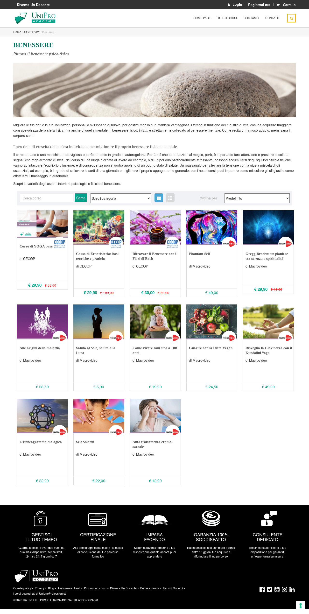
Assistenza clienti (69, 588)
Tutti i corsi (227, 18)
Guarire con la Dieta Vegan (210, 348)
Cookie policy (22, 588)
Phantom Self (199, 254)
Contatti (272, 18)
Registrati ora (259, 4)
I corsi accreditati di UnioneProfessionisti (39, 593)
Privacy (39, 588)
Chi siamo (251, 18)
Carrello (289, 4)
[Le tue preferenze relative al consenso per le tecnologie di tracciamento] (300, 605)
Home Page (202, 18)
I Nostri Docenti (173, 588)
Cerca (80, 197)
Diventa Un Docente (33, 4)
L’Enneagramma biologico (41, 442)
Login (237, 4)
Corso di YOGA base (36, 246)
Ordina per (208, 198)
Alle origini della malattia (40, 348)
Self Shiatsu (85, 442)
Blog (51, 588)
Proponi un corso (95, 588)
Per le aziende (149, 588)
